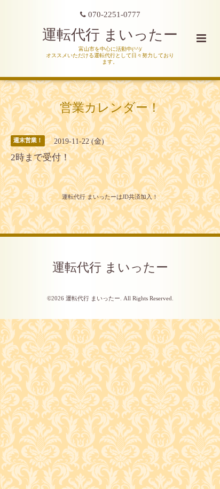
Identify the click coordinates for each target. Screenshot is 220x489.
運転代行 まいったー (110, 35)
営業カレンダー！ (110, 107)
